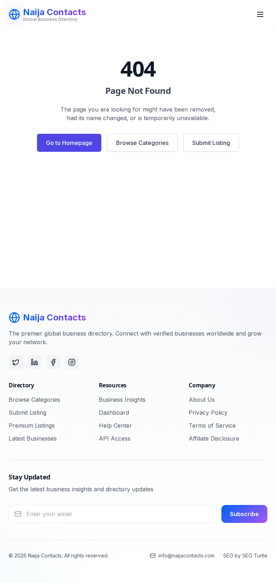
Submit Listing (211, 142)
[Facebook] (53, 362)
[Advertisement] (138, 223)
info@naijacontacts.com (186, 555)
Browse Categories (142, 142)
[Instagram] (72, 362)
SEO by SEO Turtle (245, 555)
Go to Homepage (69, 142)
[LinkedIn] (34, 362)
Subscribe (244, 514)
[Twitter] (16, 362)
